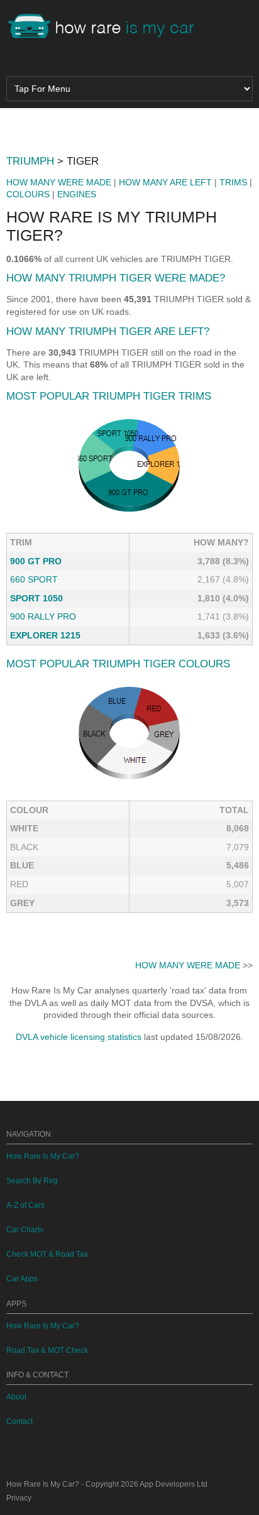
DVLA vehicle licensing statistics (78, 1037)
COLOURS (28, 194)
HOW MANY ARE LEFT (165, 182)
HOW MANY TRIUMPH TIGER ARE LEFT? (107, 331)
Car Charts (24, 1229)
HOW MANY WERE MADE (58, 182)
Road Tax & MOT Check (47, 1350)
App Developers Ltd (173, 1484)
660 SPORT (34, 579)
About (16, 1396)
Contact (19, 1421)
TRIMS (233, 182)
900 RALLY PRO (43, 616)
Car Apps (22, 1278)
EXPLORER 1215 (45, 635)
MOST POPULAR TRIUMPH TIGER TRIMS (108, 396)
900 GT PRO (36, 561)
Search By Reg (32, 1180)
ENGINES (76, 194)
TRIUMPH (30, 161)
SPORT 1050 (36, 598)
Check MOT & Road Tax (47, 1254)
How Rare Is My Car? (42, 1156)
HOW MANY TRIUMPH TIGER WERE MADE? (115, 278)
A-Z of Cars (25, 1205)
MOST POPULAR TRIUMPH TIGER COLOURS (118, 664)
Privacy (18, 1498)
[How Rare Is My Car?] (106, 28)
